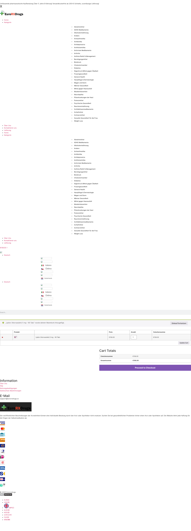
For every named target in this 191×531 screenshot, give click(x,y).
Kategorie (7, 135)
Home (6, 133)
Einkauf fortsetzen (179, 323)
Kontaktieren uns (10, 240)
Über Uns (7, 238)
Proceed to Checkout (145, 368)
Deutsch (7, 282)
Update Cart (184, 343)
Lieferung (7, 243)
